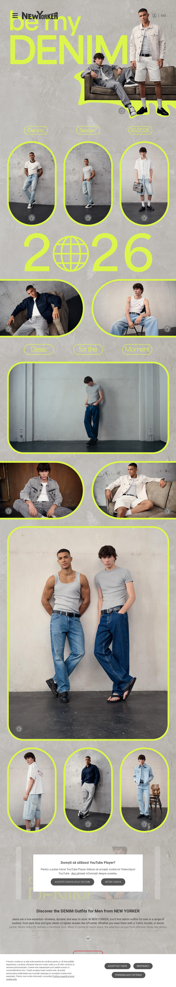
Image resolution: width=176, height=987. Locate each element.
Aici (73, 873)
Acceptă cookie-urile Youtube (72, 882)
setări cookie (113, 882)
